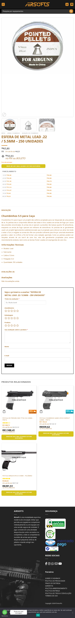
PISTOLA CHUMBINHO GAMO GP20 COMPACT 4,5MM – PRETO (54, 419)
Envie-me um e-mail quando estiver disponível (23, 166)
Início (3, 133)
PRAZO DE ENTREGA (52, 583)
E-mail (7, 356)
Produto (7, 322)
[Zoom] (4, 115)
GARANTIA (49, 586)
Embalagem (9, 315)
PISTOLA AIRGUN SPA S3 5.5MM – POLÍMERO (17, 476)
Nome (7, 346)
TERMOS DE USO (51, 596)
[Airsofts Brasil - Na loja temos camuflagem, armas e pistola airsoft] (37, 4)
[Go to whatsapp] (4, 612)
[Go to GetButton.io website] (5, 616)
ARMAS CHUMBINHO (13, 133)
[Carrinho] (71, 4)
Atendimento (9, 308)
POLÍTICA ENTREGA (52, 591)
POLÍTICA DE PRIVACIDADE (55, 581)
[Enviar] (71, 11)
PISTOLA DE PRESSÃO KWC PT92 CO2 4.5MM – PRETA (17, 419)
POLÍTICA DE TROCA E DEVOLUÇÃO (58, 593)
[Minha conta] (67, 4)
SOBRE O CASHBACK (52, 578)
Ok (38, 615)
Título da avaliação (12, 299)
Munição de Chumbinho (30, 133)
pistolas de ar (59, 227)
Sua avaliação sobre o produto (16, 330)
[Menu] (3, 4)
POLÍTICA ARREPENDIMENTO (56, 588)
